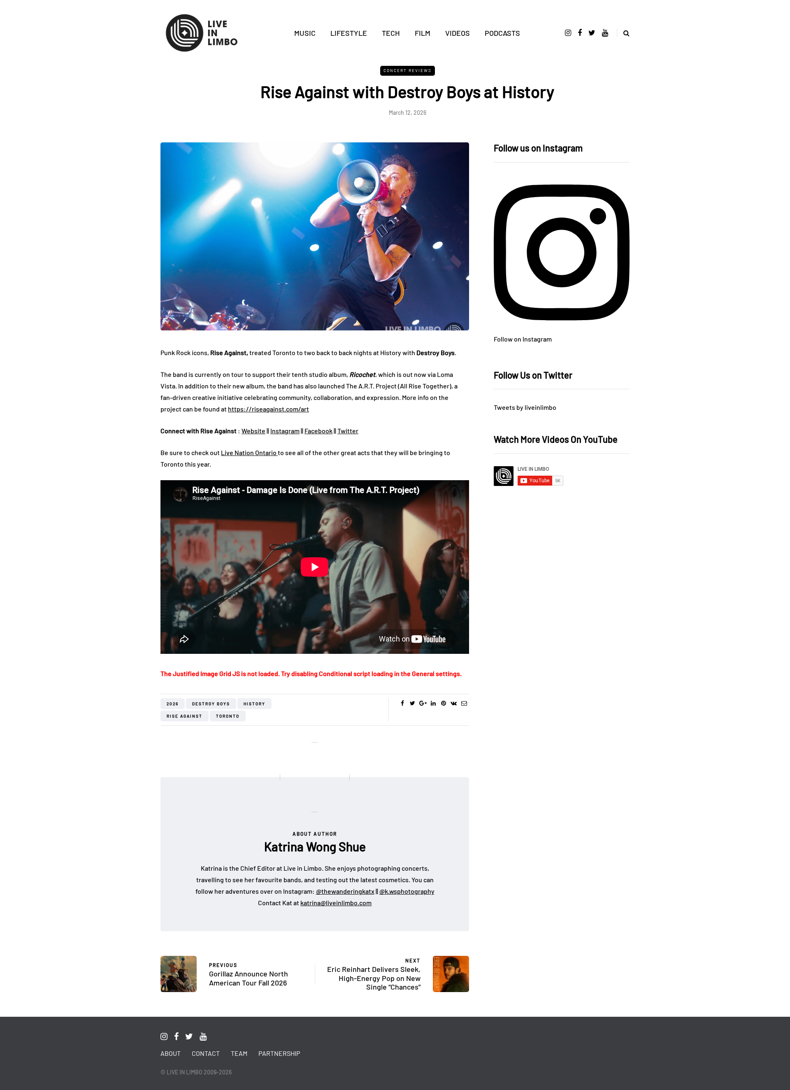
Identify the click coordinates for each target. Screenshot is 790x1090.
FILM (422, 32)
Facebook (318, 431)
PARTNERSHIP (279, 1053)
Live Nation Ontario (249, 452)
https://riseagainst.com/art (268, 409)
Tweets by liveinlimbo (525, 407)
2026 (173, 703)
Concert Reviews (407, 70)
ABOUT (170, 1053)
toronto (227, 715)
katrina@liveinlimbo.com (336, 902)
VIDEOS (457, 32)
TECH (391, 32)
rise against (184, 715)
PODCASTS (502, 32)
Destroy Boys (211, 703)
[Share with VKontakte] (453, 703)
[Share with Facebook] (402, 703)
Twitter (347, 431)
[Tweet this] (412, 703)
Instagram (285, 431)
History (254, 703)
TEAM (239, 1053)
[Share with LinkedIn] (433, 703)
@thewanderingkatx (345, 891)
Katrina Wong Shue (315, 846)
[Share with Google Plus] (423, 703)
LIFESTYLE (348, 32)
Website (253, 431)
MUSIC (305, 32)
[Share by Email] (464, 703)
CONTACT (206, 1053)
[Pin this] (443, 703)
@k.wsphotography (406, 891)
